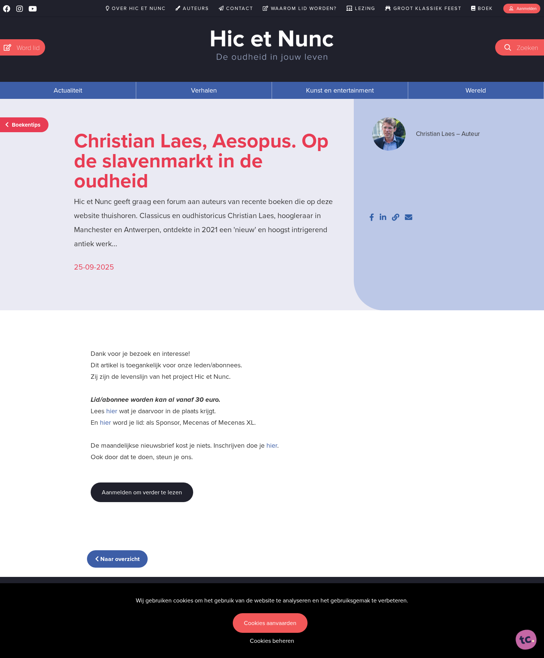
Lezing (364, 8)
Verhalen (204, 90)
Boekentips (25, 125)
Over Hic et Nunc (138, 8)
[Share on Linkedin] (383, 217)
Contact (238, 8)
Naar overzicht (119, 559)
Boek (484, 8)
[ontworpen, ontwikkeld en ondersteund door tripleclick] (526, 640)
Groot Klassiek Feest (426, 8)
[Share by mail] (408, 217)
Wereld (476, 90)
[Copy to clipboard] (395, 217)
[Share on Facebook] (371, 217)
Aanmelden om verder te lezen (142, 492)
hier (111, 411)
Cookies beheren (272, 641)
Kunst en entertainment (340, 90)
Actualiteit (68, 90)
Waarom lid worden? (303, 8)
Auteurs (195, 8)
